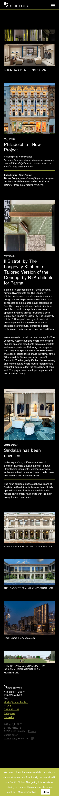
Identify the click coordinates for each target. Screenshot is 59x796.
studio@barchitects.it (16, 671)
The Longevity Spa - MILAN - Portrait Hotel (29, 556)
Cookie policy (11, 703)
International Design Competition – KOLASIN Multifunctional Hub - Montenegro (25, 638)
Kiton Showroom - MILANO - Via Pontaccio (28, 515)
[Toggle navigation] (53, 5)
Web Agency (10, 707)
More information (27, 792)
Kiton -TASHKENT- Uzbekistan (25, 39)
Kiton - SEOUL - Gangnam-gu (20, 606)
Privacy (32, 700)
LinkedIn (9, 686)
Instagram (9, 682)
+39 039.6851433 (11, 676)
